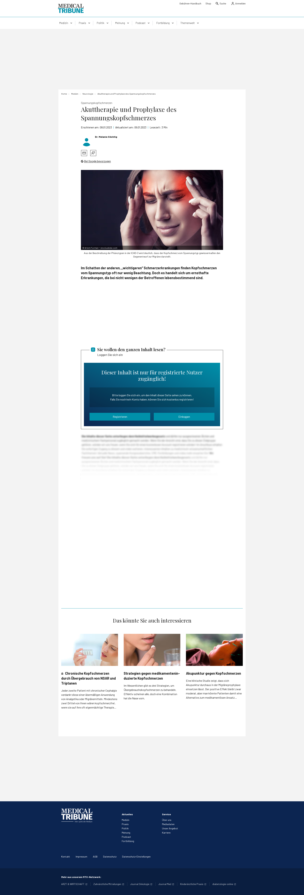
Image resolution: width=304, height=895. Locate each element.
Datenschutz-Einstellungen (136, 856)
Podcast (126, 836)
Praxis (125, 824)
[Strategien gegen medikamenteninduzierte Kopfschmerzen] (152, 650)
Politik (125, 828)
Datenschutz (109, 856)
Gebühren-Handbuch (190, 3)
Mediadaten (168, 824)
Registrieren (120, 416)
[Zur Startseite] (71, 8)
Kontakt (65, 856)
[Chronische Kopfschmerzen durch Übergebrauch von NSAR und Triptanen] (89, 650)
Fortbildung (128, 841)
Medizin (125, 819)
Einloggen (184, 416)
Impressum (81, 856)
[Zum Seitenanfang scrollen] (297, 888)
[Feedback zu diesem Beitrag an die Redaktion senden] (93, 153)
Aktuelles (127, 814)
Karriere (166, 832)
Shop (208, 3)
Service (166, 814)
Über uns (166, 819)
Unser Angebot (170, 828)
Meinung (126, 832)
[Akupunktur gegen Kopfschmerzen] (214, 650)
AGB (95, 856)
